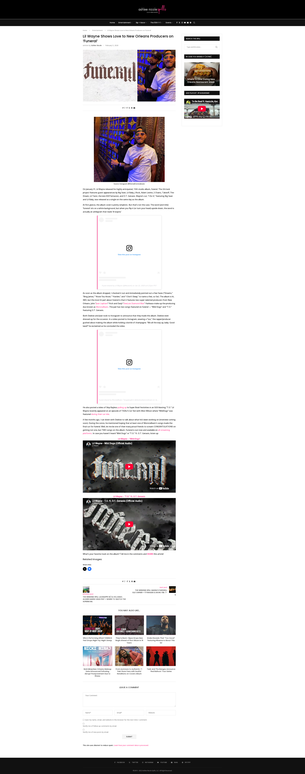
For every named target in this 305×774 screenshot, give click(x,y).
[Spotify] (190, 22)
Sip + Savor (140, 22)
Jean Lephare (102, 303)
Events (168, 22)
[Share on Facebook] (127, 581)
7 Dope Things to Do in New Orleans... (201, 81)
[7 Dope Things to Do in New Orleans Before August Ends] (202, 74)
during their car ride (100, 414)
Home (112, 22)
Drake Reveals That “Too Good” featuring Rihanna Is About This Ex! (161, 640)
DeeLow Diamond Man (134, 303)
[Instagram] (182, 22)
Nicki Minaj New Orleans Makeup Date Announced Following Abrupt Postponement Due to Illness (97, 672)
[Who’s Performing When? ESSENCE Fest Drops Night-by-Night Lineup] (97, 625)
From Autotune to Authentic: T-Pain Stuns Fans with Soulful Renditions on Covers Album (129, 671)
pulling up (122, 407)
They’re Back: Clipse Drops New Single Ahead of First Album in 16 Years (129, 640)
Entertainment (124, 22)
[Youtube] (185, 22)
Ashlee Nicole (96, 45)
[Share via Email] (134, 108)
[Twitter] (179, 22)
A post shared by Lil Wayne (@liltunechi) (117, 286)
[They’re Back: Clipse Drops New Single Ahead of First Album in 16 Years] (129, 625)
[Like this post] (125, 108)
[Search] (194, 22)
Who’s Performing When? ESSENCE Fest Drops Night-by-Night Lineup (97, 639)
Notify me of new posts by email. (96, 732)
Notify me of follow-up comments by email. (100, 726)
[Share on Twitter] (129, 108)
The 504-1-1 (155, 22)
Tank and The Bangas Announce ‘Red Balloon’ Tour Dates (161, 670)
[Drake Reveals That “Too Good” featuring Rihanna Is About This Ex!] (161, 625)
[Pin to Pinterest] (131, 108)
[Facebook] (176, 22)
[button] (186, 74)
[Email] (188, 22)
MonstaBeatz (102, 307)
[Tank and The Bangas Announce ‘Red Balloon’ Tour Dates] (161, 656)
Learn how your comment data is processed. (131, 745)
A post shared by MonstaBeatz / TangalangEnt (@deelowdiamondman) (125, 400)
